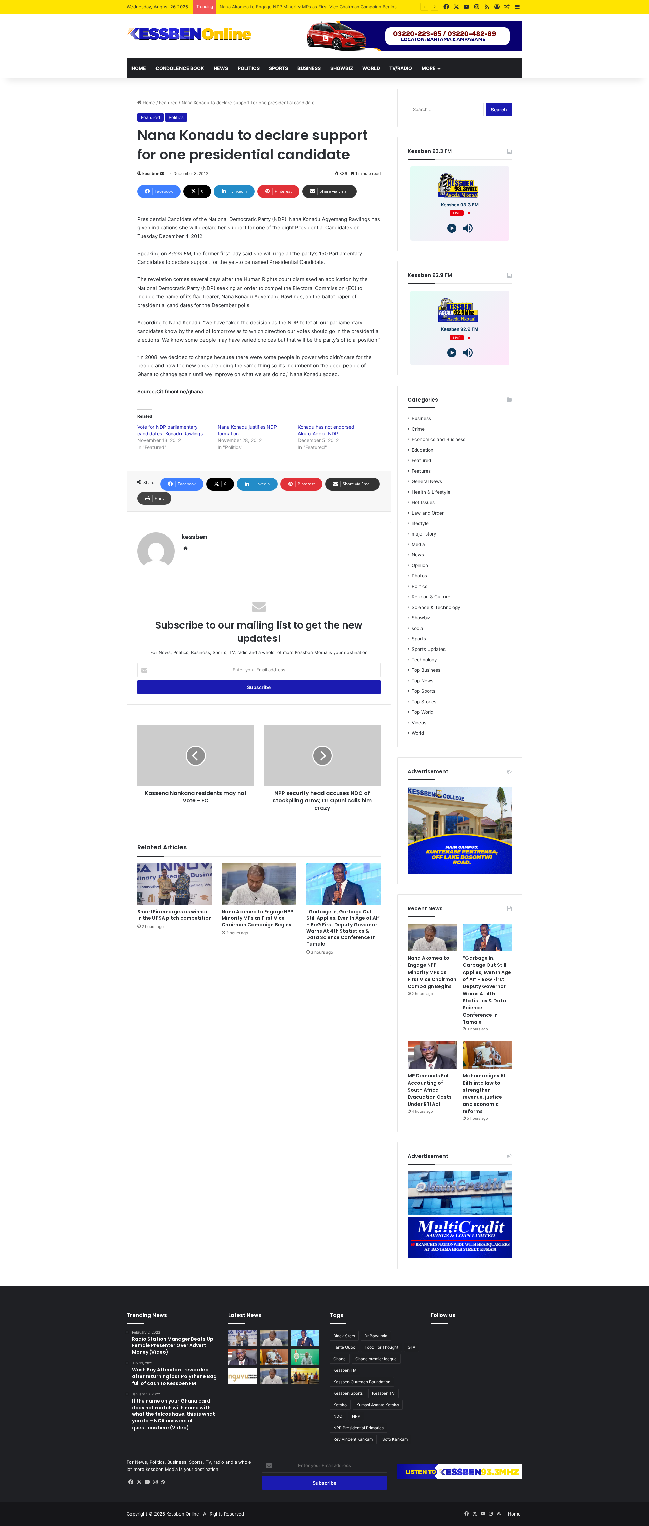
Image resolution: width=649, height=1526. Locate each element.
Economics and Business (438, 439)
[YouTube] (147, 1482)
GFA (411, 1347)
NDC (337, 1416)
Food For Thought (381, 1347)
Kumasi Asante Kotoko (377, 1404)
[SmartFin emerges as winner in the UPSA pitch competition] (174, 884)
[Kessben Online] (189, 34)
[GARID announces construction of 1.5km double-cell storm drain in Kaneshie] (305, 1357)
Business (309, 68)
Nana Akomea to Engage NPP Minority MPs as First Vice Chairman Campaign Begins (257, 918)
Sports (278, 68)
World (371, 68)
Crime (418, 429)
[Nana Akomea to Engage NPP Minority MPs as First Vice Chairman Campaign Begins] (259, 884)
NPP (356, 1416)
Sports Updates (429, 649)
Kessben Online (182, 1514)
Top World (422, 712)
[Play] (451, 228)
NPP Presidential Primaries (358, 1427)
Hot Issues (423, 502)
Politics (249, 68)
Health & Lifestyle (431, 492)
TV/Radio (400, 68)
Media (418, 544)
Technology (424, 659)
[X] (139, 1482)
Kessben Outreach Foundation (361, 1381)
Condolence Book (179, 68)
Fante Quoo (344, 1347)
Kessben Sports (348, 1393)
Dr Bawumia (375, 1335)
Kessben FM (345, 1370)
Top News (422, 680)
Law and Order (428, 513)
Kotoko (340, 1404)
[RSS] (163, 1482)
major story (424, 534)
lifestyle (420, 523)
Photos (419, 575)
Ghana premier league (376, 1358)
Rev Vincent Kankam (353, 1439)
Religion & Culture (431, 596)
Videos (419, 722)
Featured (168, 102)
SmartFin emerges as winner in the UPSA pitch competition (174, 914)
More (429, 68)
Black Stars (344, 1335)
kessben (150, 173)
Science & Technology (436, 607)
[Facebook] (131, 1482)
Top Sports (423, 691)
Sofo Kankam (395, 1439)
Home (138, 68)
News (221, 68)
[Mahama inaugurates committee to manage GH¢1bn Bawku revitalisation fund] (305, 1376)
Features (421, 471)
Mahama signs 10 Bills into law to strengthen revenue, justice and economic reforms (484, 1093)
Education (422, 450)
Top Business (426, 670)
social (418, 628)
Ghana (339, 1358)
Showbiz (341, 68)
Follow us (443, 1315)
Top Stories (424, 701)
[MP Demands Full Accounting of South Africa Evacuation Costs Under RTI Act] (432, 1055)
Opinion (420, 565)
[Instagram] (155, 1482)
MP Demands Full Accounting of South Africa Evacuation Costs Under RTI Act (430, 1090)
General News (427, 481)
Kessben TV (383, 1393)
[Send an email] (162, 173)
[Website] (186, 548)
